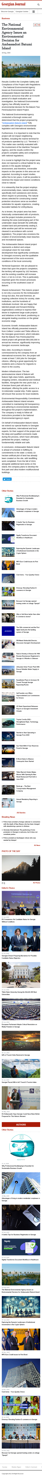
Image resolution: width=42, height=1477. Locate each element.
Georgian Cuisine (22, 11)
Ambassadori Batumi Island (14, 123)
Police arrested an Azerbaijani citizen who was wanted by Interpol (19, 839)
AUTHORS (21, 1124)
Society (4, 1467)
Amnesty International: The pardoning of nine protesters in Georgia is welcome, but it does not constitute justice (20, 832)
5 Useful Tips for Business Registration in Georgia (19, 1234)
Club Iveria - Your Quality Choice (27, 575)
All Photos (36, 883)
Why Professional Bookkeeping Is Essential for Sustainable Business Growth (27, 498)
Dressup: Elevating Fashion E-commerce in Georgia (19, 1419)
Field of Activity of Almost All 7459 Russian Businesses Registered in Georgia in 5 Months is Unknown (28, 656)
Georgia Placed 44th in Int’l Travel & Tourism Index (19, 1082)
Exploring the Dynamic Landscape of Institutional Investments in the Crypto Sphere (28, 551)
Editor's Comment (31, 1467)
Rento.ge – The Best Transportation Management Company (26, 789)
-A (35, 25)
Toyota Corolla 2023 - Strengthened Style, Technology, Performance (27, 722)
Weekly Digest (16, 1467)
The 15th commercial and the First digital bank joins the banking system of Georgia (27, 630)
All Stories (21, 813)
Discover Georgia (7, 11)
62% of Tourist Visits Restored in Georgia (16, 1055)
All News (37, 845)
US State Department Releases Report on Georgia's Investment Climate (27, 709)
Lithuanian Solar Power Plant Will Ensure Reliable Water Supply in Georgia (28, 669)
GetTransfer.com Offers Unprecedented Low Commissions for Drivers (28, 696)
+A (39, 25)
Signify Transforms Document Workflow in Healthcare (20, 1260)
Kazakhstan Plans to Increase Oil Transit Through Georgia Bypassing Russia (27, 682)
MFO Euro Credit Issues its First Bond (14, 1354)
